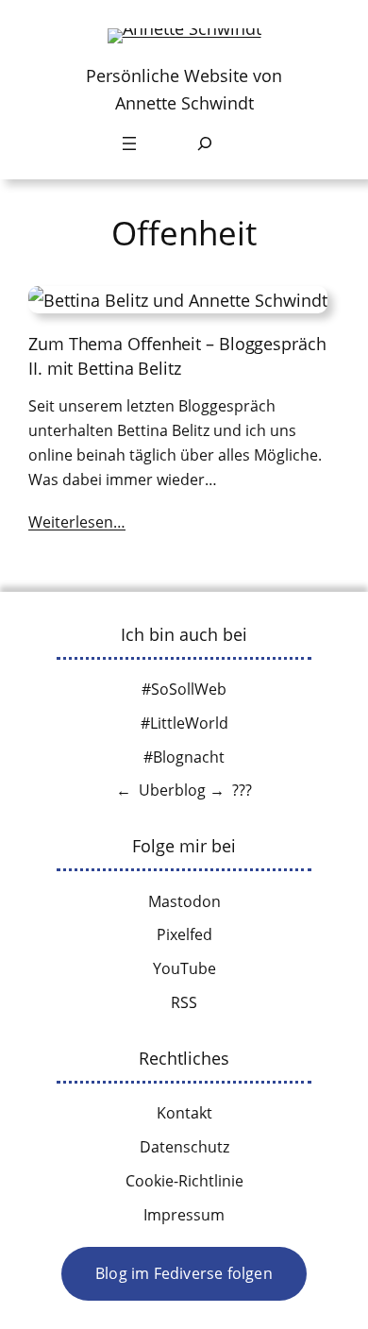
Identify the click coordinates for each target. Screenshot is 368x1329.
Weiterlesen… (76, 522)
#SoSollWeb (184, 689)
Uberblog (172, 790)
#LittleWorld (184, 723)
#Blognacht (184, 757)
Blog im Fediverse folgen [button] (184, 1273)
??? (242, 790)
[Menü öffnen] (129, 143)
